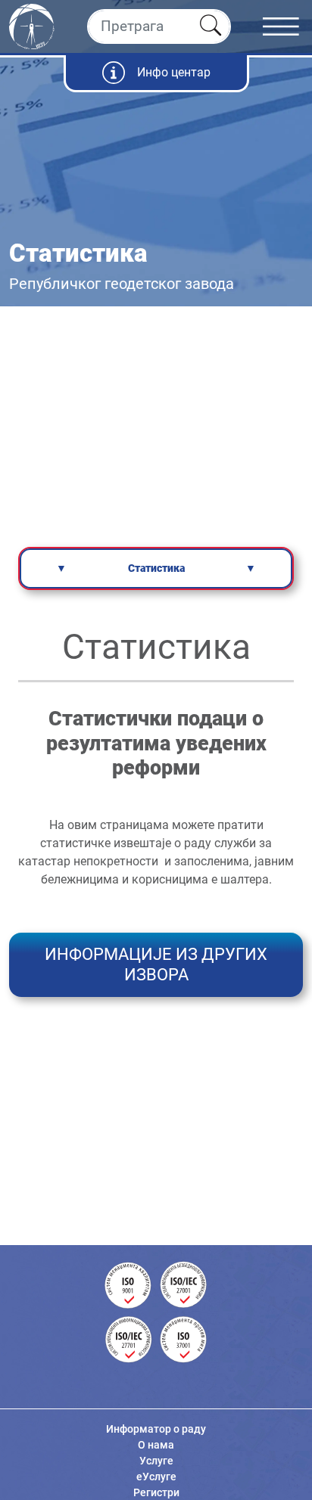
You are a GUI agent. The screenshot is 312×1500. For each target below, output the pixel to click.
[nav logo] (32, 25)
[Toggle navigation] (287, 26)
